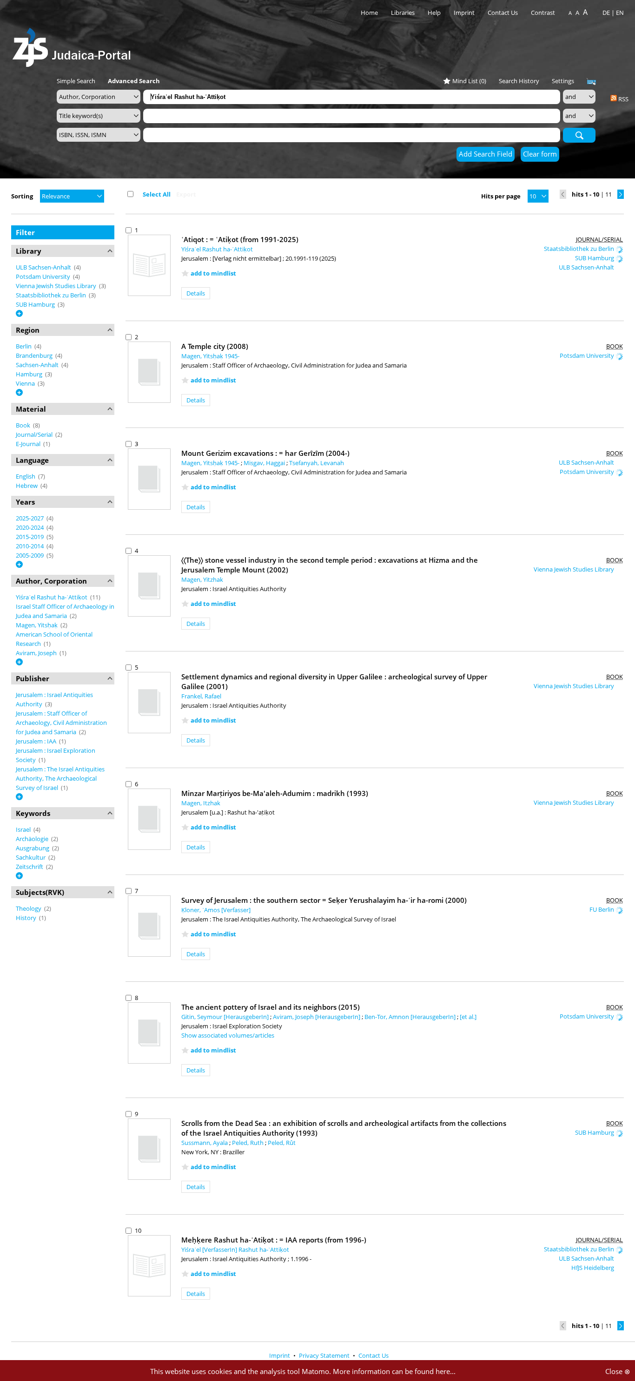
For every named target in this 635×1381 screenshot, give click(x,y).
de (606, 12)
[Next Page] (620, 194)
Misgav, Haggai (265, 463)
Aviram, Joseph (37, 653)
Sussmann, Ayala (205, 1142)
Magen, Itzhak (200, 803)
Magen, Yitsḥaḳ (37, 625)
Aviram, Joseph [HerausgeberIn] (317, 1017)
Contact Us (503, 12)
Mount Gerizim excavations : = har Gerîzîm (265, 453)
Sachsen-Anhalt (38, 365)
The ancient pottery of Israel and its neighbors (270, 1007)
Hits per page (501, 196)
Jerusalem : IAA (37, 741)
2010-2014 (30, 546)
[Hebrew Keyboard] (591, 81)
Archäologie (33, 839)
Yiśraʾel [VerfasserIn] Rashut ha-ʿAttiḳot (235, 1249)
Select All (157, 194)
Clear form (540, 153)
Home (369, 12)
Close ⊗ (617, 1371)
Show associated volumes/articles (227, 1035)
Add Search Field (485, 153)
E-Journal (29, 444)
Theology (29, 908)
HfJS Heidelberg (593, 1267)
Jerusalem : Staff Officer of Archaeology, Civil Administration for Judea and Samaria (61, 722)
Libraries (403, 12)
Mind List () (469, 81)
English (26, 476)
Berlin (24, 346)
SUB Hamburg (36, 304)
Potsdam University (44, 276)
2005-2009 (30, 555)
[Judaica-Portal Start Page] (74, 44)
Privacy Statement (325, 1355)
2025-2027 (30, 518)
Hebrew (27, 485)
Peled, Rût (282, 1142)
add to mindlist (213, 273)
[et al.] (468, 1017)
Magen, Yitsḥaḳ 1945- (210, 356)
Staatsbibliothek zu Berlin (51, 295)
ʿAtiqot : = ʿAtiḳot (239, 239)
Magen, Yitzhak (202, 579)
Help (434, 12)
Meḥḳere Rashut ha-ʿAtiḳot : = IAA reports (273, 1239)
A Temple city (214, 346)
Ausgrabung (33, 848)
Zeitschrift (30, 866)
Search (579, 134)
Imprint (464, 12)
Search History (519, 81)
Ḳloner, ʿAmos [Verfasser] (216, 910)
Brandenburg (35, 355)
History (27, 918)
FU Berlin (602, 909)
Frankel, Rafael (201, 696)
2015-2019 (30, 537)
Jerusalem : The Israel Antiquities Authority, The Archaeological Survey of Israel (60, 778)
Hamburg (30, 374)
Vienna (26, 383)
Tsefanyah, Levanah (316, 463)
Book (24, 425)
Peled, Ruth (248, 1142)
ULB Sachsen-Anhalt (44, 267)
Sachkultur (31, 857)
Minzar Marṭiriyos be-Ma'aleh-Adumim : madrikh (274, 793)
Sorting (22, 196)
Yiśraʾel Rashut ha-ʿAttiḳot (52, 597)
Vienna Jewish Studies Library (57, 286)
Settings (563, 81)
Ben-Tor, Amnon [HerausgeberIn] (410, 1017)
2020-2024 (30, 527)
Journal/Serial (35, 434)
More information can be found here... (394, 1371)
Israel (24, 829)
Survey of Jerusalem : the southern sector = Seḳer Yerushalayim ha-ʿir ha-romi (324, 900)
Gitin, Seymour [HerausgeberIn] (225, 1017)
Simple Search (76, 81)
